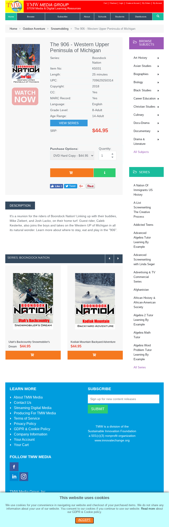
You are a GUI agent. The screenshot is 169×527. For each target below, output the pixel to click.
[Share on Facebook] (56, 186)
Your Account (24, 439)
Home (13, 28)
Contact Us (22, 402)
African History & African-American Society (145, 302)
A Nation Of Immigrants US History (143, 190)
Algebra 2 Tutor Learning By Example (143, 320)
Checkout (113, 3)
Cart (105, 3)
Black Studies (142, 90)
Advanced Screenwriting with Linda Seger (144, 259)
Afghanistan (141, 289)
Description (20, 205)
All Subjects (141, 152)
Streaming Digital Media (32, 408)
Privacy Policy (24, 424)
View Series (69, 123)
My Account (157, 3)
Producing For (34, 413)
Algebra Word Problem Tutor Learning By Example (143, 352)
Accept (84, 519)
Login (121, 3)
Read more (148, 508)
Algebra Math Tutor (142, 335)
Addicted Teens (143, 224)
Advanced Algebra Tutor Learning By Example (142, 239)
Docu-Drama (141, 123)
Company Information (30, 434)
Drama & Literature (139, 141)
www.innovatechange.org (112, 440)
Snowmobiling (59, 28)
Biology (138, 82)
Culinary (139, 114)
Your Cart (21, 445)
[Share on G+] (81, 186)
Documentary (142, 131)
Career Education (145, 98)
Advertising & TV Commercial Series (144, 277)
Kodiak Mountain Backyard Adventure (93, 341)
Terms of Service (26, 418)
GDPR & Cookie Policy (31, 429)
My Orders (146, 3)
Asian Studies (142, 66)
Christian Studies (144, 106)
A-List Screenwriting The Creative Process (142, 209)
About (28, 397)
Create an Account (133, 3)
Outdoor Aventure (34, 28)
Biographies (141, 74)
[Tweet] (70, 186)
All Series (140, 367)
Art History (140, 57)
